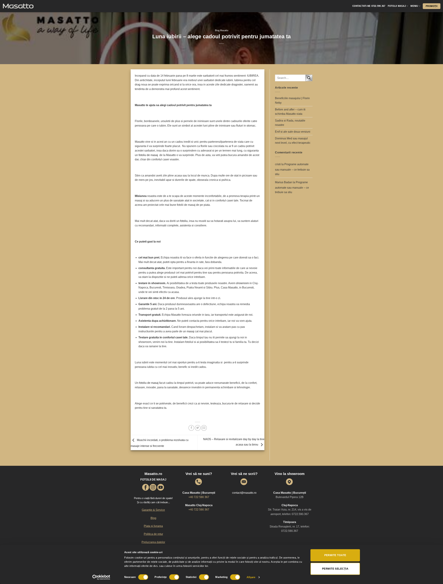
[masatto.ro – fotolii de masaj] (24, 6)
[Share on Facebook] (191, 428)
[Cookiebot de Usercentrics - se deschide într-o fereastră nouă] (101, 577)
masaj (191, 331)
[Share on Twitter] (198, 428)
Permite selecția (335, 568)
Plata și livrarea (153, 526)
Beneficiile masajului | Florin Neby (292, 100)
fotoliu (184, 220)
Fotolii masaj (397, 6)
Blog (153, 518)
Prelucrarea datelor (153, 542)
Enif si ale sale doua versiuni (292, 131)
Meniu (414, 6)
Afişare (251, 577)
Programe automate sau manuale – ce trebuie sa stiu (292, 169)
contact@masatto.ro (244, 492)
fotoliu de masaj (148, 155)
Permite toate (335, 555)
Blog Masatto (221, 30)
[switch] (174, 577)
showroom (243, 283)
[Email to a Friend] (204, 428)
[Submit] (308, 78)
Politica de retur (153, 534)
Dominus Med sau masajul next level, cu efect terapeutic (292, 140)
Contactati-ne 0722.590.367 (368, 6)
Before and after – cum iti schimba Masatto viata (290, 111)
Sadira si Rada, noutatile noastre (290, 123)
